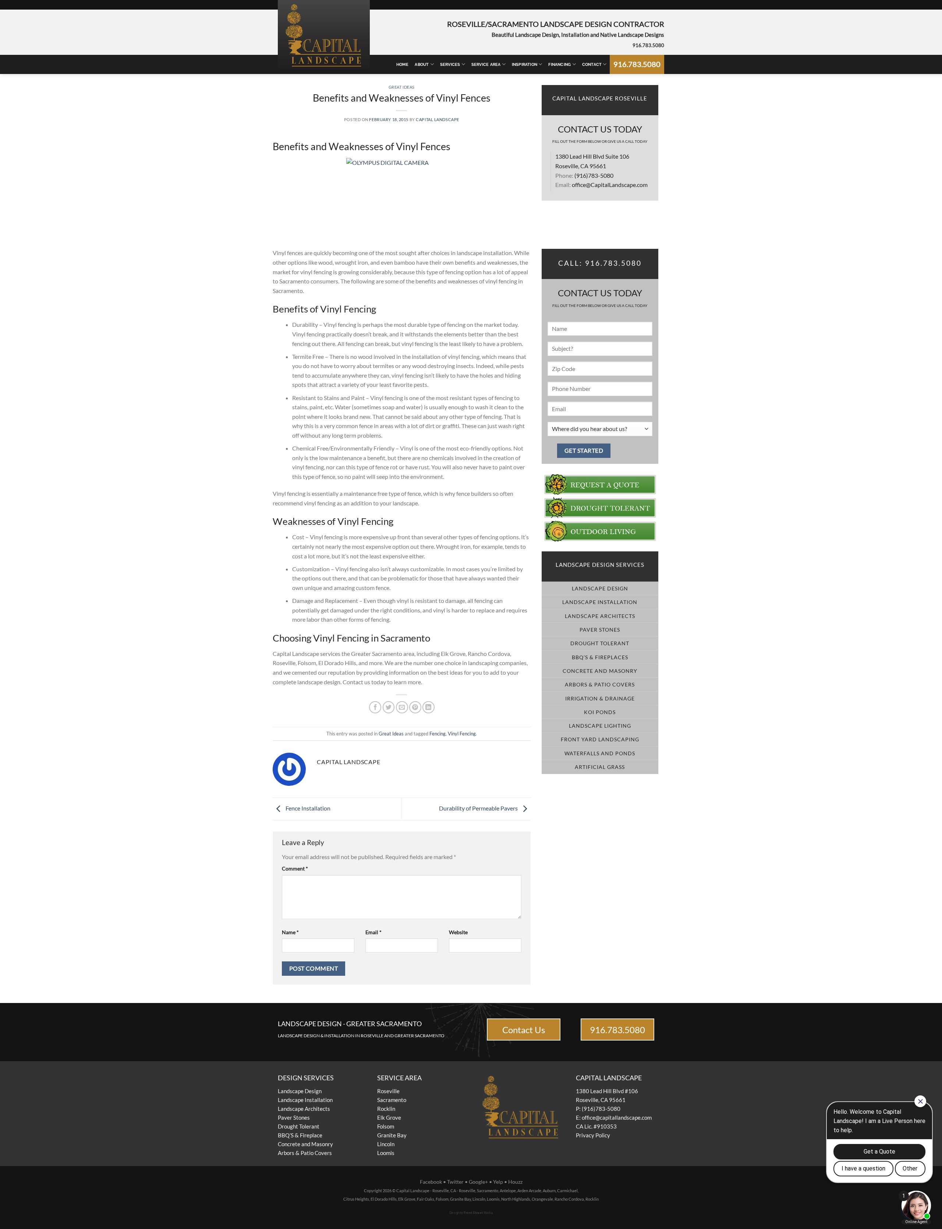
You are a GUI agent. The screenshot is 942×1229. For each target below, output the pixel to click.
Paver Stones (294, 1117)
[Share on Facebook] (375, 707)
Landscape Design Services (600, 565)
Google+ (478, 1182)
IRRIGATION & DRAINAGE (600, 698)
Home (402, 64)
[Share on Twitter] (389, 707)
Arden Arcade (529, 1190)
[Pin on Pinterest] (415, 707)
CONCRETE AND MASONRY (600, 671)
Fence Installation (307, 808)
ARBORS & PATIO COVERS (600, 684)
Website (458, 932)
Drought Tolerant (298, 1126)
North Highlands (515, 1199)
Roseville (388, 1091)
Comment (295, 868)
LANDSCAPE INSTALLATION (599, 602)
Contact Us (523, 1029)
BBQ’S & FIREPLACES (600, 657)
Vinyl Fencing (462, 734)
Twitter (455, 1182)
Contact (592, 64)
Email (373, 932)
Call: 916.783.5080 (600, 263)
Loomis (385, 1152)
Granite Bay (392, 1135)
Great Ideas (402, 87)
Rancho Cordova (569, 1199)
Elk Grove (389, 1117)
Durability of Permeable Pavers (479, 808)
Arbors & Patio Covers (305, 1152)
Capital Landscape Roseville (599, 98)
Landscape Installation (305, 1099)
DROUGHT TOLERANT (599, 643)
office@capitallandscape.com (617, 1117)
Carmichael (567, 1190)
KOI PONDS (600, 712)
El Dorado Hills (384, 1199)
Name (290, 932)
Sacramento (391, 1099)
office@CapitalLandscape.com (610, 184)
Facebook (431, 1182)
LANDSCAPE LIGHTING (600, 726)
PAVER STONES (600, 629)
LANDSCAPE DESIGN (600, 588)
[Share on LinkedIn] (428, 707)
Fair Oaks (425, 1199)
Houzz (515, 1182)
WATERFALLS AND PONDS (599, 753)
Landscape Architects (304, 1108)
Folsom (385, 1126)
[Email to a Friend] (402, 707)
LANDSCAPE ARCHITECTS (600, 616)
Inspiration (524, 64)
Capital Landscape (437, 119)
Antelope (508, 1190)
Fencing (437, 734)
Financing (559, 64)
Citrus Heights (356, 1199)
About (422, 64)
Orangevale (542, 1199)
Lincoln (385, 1144)
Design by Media (471, 1213)
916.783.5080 (648, 45)
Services (450, 64)
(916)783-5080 (593, 175)
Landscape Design (300, 1091)
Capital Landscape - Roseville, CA (426, 1190)
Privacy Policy (593, 1135)
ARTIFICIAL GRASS (600, 767)
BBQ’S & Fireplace (300, 1135)
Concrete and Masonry (305, 1144)
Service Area (486, 64)
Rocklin (386, 1108)
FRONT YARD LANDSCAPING (600, 739)
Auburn (549, 1190)
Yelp (498, 1182)
